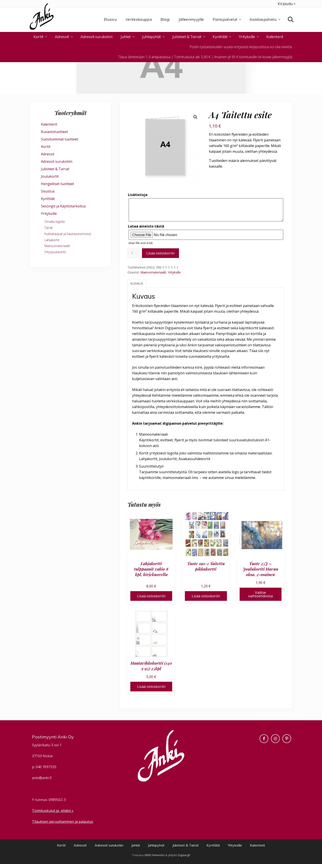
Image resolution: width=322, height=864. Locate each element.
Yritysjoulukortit (55, 252)
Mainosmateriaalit (153, 272)
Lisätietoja (137, 194)
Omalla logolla (54, 221)
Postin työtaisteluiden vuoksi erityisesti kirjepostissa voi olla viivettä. (240, 46)
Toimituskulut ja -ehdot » (52, 810)
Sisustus (48, 191)
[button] (195, 117)
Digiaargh (184, 855)
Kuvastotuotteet (54, 131)
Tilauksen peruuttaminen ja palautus (62, 821)
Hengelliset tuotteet (57, 183)
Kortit (45, 146)
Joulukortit (50, 176)
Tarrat (48, 228)
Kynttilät (48, 198)
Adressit (47, 154)
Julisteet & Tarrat (55, 168)
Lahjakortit (51, 240)
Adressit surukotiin (56, 161)
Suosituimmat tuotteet (59, 139)
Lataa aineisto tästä (146, 226)
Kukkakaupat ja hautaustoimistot (67, 234)
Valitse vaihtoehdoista (260, 594)
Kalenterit (49, 124)
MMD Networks (155, 855)
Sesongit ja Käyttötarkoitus (63, 206)
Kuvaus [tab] (136, 283)
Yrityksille (174, 272)
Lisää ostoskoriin (160, 253)
